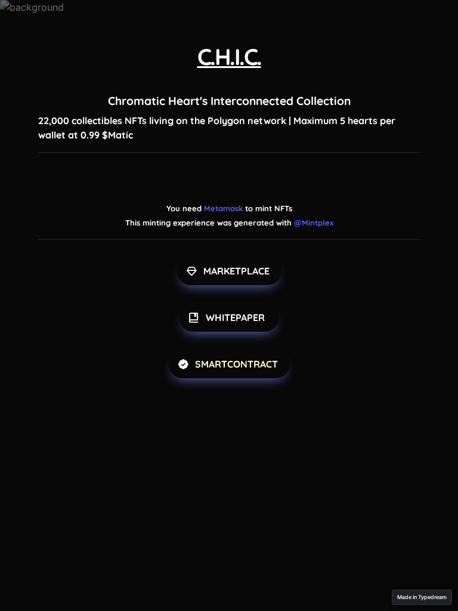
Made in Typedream (422, 597)
